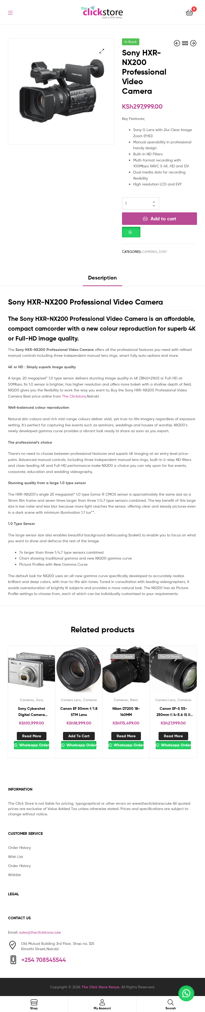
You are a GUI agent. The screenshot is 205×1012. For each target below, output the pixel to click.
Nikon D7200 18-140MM (126, 711)
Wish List (15, 856)
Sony (163, 252)
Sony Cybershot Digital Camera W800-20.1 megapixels (31, 712)
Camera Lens (71, 700)
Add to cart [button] (78, 736)
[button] (102, 51)
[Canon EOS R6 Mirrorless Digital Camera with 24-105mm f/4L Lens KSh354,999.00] (193, 43)
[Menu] (13, 12)
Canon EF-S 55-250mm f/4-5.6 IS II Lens (173, 712)
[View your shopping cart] (189, 12)
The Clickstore (74, 396)
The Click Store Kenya (100, 987)
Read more (31, 736)
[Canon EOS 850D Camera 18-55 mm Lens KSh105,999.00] (177, 43)
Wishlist (14, 874)
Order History (19, 847)
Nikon (134, 700)
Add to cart (163, 219)
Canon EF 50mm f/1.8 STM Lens (78, 711)
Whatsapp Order (33, 745)
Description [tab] (102, 277)
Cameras (149, 252)
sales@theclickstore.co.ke (40, 932)
